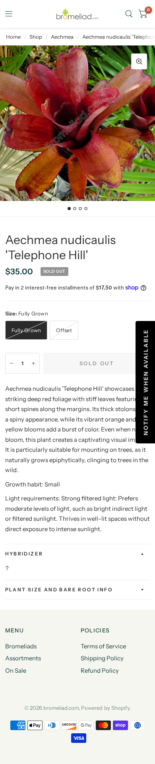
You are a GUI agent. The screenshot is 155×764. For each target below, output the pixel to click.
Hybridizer (24, 554)
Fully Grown (26, 330)
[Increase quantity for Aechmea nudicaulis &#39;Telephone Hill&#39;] (33, 363)
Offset (64, 330)
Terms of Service (103, 646)
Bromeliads (21, 646)
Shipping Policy (102, 658)
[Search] (129, 14)
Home (13, 36)
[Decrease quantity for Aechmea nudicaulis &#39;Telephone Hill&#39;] (11, 363)
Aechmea (62, 36)
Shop (35, 36)
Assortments (23, 658)
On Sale (15, 670)
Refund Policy (100, 670)
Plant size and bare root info (59, 590)
